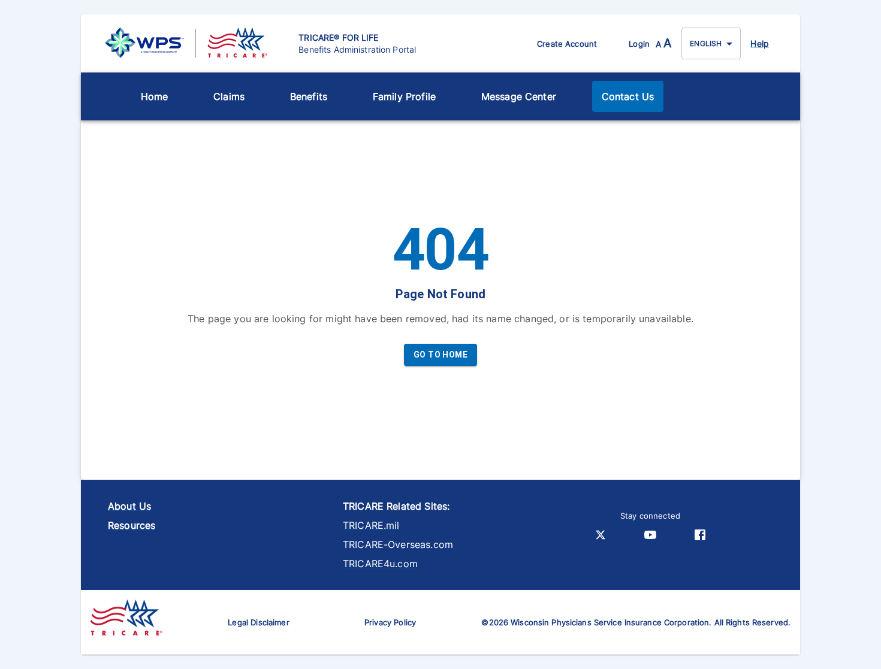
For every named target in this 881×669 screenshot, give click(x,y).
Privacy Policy (390, 622)
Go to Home (440, 354)
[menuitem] (154, 96)
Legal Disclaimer (258, 622)
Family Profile (404, 96)
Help (759, 43)
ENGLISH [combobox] (706, 43)
